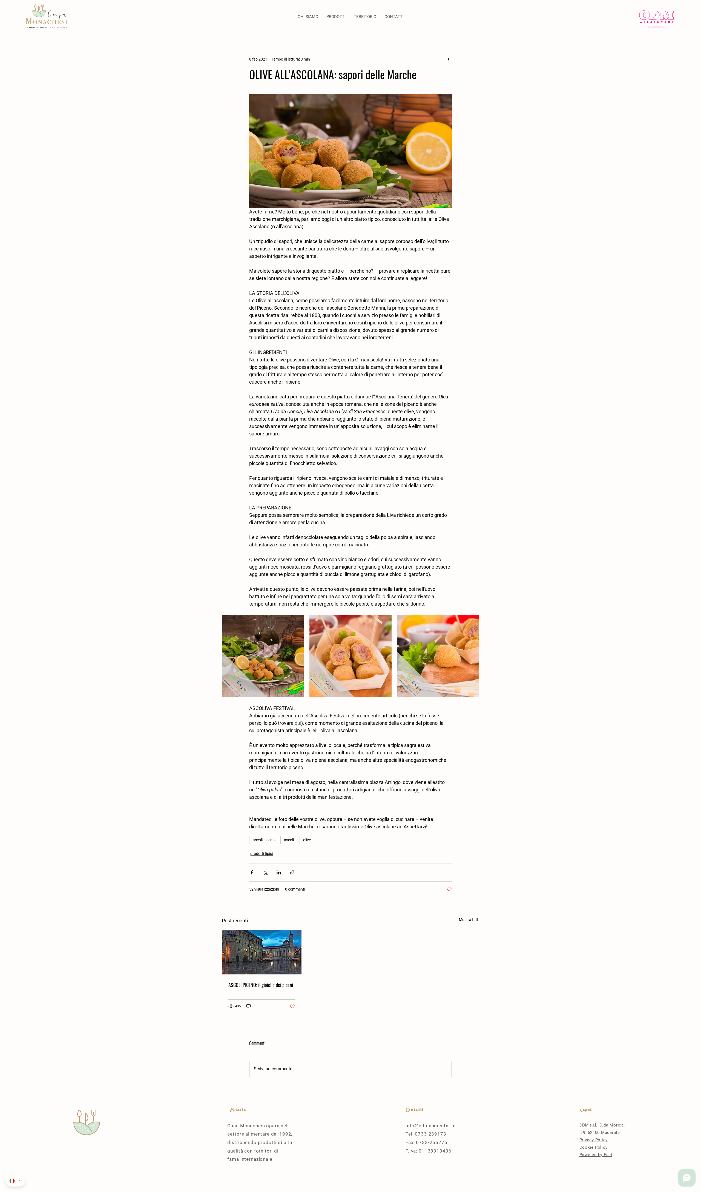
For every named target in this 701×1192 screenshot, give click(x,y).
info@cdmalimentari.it (431, 1125)
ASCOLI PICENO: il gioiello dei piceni (260, 984)
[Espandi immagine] (263, 656)
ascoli (289, 840)
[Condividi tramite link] (292, 872)
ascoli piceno (264, 840)
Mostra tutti (469, 919)
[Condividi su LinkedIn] (278, 872)
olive (307, 840)
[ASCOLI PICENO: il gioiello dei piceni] (261, 952)
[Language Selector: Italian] (15, 1181)
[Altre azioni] (448, 59)
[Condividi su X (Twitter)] (265, 872)
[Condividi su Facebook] (251, 872)
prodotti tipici (261, 853)
